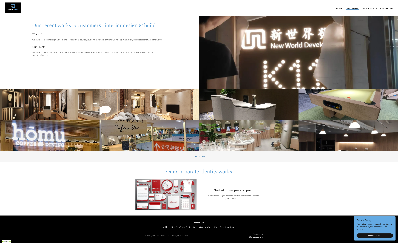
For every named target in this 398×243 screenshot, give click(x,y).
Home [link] (339, 8)
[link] (13, 7)
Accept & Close (374, 236)
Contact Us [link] (386, 8)
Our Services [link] (369, 8)
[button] (199, 156)
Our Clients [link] (352, 8)
